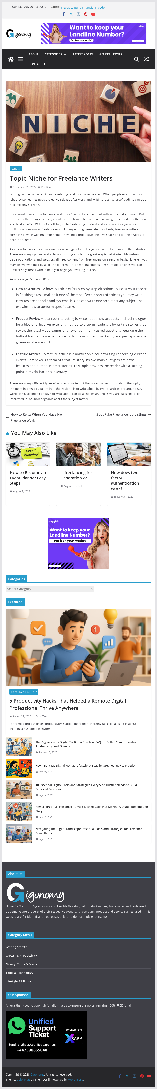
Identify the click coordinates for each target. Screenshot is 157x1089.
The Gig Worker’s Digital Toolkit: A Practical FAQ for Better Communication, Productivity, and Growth (87, 744)
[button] (64, 54)
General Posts (110, 54)
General (15, 168)
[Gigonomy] (11, 59)
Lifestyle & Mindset (19, 981)
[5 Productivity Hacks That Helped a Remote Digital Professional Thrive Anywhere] (78, 647)
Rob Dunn (46, 187)
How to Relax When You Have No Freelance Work (36, 417)
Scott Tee (41, 716)
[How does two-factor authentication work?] (129, 445)
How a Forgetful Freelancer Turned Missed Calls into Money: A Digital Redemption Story (92, 809)
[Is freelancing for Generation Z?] (78, 445)
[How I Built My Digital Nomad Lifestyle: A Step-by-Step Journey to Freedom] (19, 768)
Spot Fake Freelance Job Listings (121, 414)
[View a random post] (146, 59)
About (33, 54)
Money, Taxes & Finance (22, 964)
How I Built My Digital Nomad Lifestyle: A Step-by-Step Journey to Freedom (86, 765)
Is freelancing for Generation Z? (76, 475)
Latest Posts (83, 54)
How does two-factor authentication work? (125, 480)
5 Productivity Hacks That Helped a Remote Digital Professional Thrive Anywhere (67, 704)
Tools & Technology (19, 973)
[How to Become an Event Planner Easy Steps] (28, 445)
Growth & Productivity (24, 691)
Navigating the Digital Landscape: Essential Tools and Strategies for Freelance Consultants (89, 831)
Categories (53, 54)
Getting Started (16, 947)
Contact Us (37, 64)
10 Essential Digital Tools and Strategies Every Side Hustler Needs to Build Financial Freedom (101, 9)
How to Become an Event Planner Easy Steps (28, 478)
